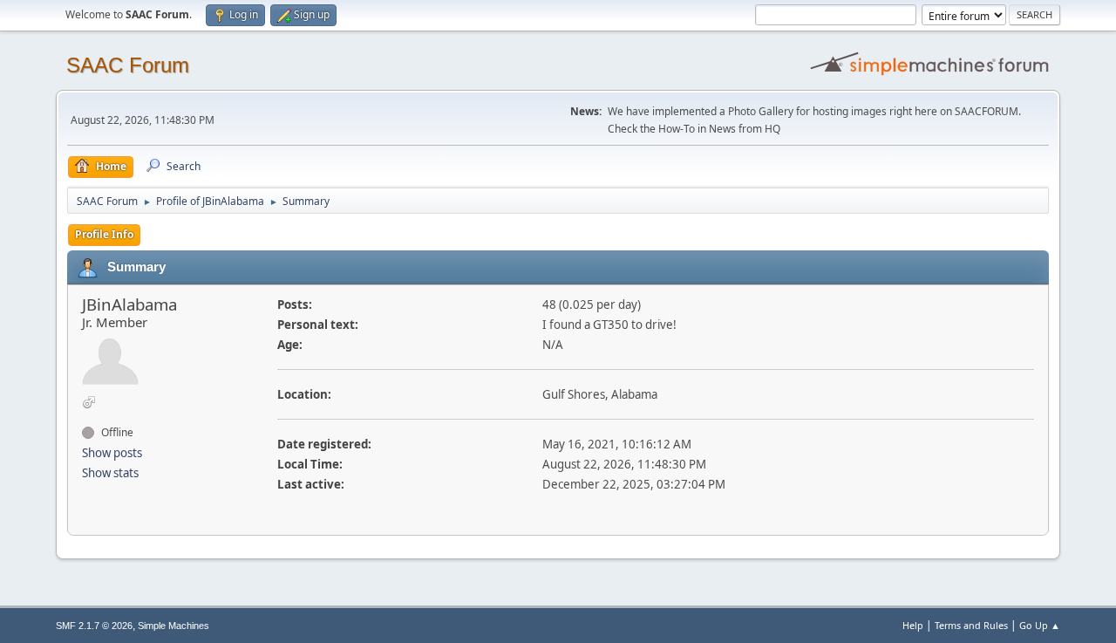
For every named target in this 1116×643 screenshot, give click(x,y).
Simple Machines (173, 625)
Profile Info (104, 234)
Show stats (110, 473)
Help (912, 625)
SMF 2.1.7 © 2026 (94, 625)
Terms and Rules (971, 625)
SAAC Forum (127, 65)
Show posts (112, 453)
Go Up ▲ (1039, 625)
